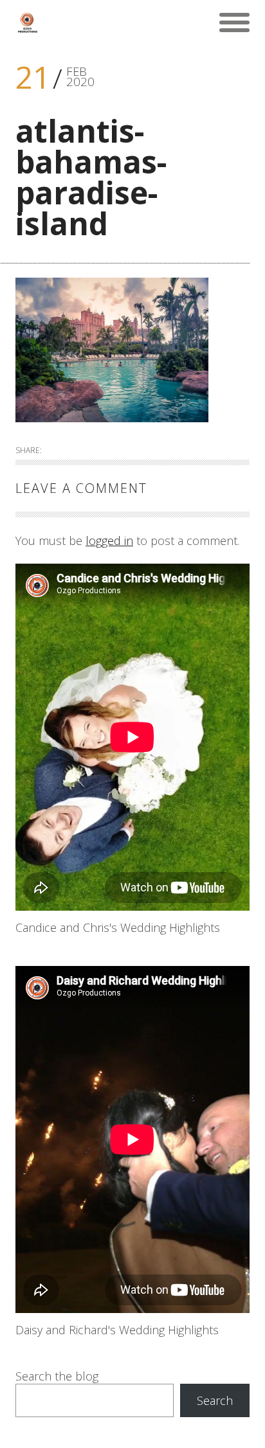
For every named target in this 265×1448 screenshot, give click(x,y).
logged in (109, 540)
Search (215, 1400)
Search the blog (56, 1376)
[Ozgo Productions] (27, 22)
